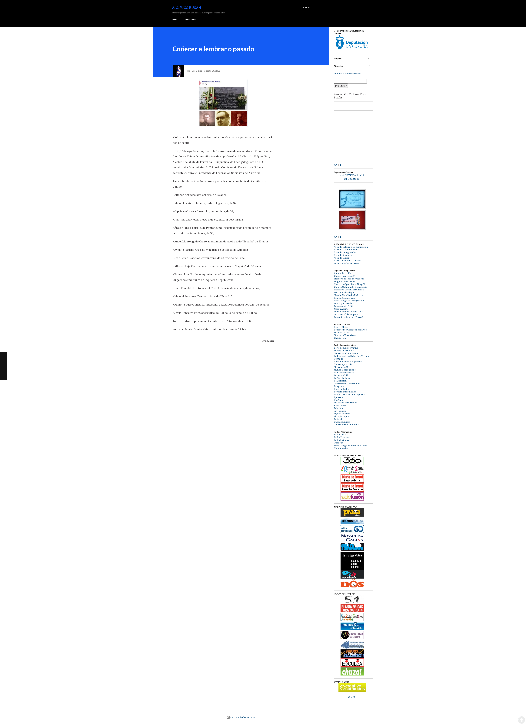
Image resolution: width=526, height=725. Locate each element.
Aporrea (338, 397)
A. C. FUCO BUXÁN (186, 8)
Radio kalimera (341, 440)
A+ (335, 164)
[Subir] (521, 720)
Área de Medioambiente (346, 249)
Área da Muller (341, 257)
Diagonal (338, 399)
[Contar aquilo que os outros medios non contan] (352, 532)
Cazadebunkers (342, 421)
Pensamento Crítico (344, 306)
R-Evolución (340, 380)
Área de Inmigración (345, 252)
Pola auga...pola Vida (344, 297)
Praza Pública (341, 327)
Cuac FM (338, 442)
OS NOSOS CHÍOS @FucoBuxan (352, 176)
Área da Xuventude (344, 255)
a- (340, 164)
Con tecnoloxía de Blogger (243, 717)
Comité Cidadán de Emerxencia (350, 287)
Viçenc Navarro (342, 413)
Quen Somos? (191, 19)
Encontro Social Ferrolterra (349, 289)
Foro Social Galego (344, 292)
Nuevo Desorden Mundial (347, 383)
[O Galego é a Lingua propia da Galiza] (352, 602)
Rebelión (338, 408)
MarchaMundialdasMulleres (348, 295)
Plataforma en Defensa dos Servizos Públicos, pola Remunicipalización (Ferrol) (348, 314)
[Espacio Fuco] (352, 228)
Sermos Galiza (341, 332)
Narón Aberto (341, 308)
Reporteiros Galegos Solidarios (350, 329)
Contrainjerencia (343, 364)
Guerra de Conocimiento (347, 353)
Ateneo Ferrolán (342, 273)
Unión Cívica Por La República (349, 394)
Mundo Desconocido (345, 369)
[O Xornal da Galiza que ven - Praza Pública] (352, 515)
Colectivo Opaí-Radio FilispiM (349, 284)
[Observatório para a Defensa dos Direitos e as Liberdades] (352, 665)
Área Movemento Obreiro (347, 260)
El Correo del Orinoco (345, 402)
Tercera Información (345, 391)
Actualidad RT (341, 375)
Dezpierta (339, 386)
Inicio (174, 19)
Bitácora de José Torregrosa (349, 278)
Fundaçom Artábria (344, 303)
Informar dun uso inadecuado (347, 73)
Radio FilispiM (341, 434)
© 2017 (352, 697)
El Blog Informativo (344, 350)
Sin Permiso (340, 410)
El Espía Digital (342, 416)
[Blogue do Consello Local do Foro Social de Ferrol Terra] (352, 620)
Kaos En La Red (342, 389)
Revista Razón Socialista (346, 263)
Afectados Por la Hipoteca (348, 361)
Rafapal (338, 419)
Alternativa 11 (341, 367)
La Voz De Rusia (342, 378)
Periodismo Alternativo (346, 347)
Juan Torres (340, 405)
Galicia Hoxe (340, 338)
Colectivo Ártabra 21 (344, 276)
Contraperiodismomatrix (347, 424)
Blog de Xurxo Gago (344, 281)
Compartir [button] (268, 341)
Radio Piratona (342, 437)
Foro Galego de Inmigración (349, 300)
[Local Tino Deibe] (352, 208)
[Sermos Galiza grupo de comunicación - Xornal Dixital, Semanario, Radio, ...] (352, 523)
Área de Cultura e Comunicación (351, 246)
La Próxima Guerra (344, 372)
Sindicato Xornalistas (345, 335)
